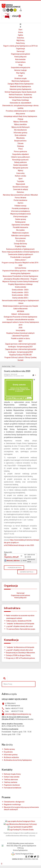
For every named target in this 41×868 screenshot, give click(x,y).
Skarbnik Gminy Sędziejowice (20, 86)
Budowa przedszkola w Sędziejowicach (20, 249)
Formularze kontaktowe (12, 788)
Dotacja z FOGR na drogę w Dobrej (18, 655)
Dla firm (20, 203)
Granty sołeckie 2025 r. (20, 298)
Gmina (20, 32)
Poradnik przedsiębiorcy (20, 208)
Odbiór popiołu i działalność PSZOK (18, 621)
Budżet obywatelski (20, 165)
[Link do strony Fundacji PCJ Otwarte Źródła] (20, 830)
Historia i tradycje (20, 70)
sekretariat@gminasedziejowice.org (18, 714)
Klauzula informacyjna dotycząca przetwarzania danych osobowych (21, 808)
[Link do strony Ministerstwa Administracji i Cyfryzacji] (20, 824)
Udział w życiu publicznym (20, 157)
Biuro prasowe (20, 238)
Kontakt (20, 360)
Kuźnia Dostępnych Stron (24, 854)
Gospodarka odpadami (20, 154)
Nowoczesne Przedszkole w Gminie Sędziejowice (20, 276)
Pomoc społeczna (20, 151)
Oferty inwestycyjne (20, 216)
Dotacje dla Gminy (20, 244)
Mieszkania (20, 138)
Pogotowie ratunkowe (12, 785)
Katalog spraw (20, 222)
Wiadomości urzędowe (20, 233)
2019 (20, 325)
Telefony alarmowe (11, 779)
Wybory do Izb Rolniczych (20, 127)
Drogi (20, 65)
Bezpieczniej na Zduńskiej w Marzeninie (20, 653)
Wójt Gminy (20, 40)
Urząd (20, 76)
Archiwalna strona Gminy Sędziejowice (18, 760)
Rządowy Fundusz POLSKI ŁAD (20, 355)
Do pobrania (20, 241)
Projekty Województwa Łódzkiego (20, 284)
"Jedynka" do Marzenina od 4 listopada (20, 624)
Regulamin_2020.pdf (11, 557)
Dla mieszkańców (20, 130)
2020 (20, 328)
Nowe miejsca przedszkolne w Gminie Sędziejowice (20, 252)
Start (20, 30)
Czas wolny (20, 173)
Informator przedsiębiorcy (20, 211)
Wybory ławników (20, 124)
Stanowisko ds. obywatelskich (20, 103)
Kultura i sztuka (20, 176)
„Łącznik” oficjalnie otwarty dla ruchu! (19, 626)
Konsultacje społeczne (20, 160)
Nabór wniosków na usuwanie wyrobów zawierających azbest (20, 617)
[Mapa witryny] (20, 10)
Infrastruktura (20, 62)
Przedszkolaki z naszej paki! (20, 257)
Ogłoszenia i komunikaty (20, 225)
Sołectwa (20, 38)
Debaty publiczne (20, 162)
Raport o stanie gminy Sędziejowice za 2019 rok (20, 46)
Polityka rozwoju (20, 206)
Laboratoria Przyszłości (20, 336)
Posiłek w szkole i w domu (20, 338)
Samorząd (20, 51)
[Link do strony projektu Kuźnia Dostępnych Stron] (20, 821)
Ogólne (20, 35)
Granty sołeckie (20, 287)
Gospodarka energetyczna (20, 67)
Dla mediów (20, 230)
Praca (20, 149)
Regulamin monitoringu (12, 804)
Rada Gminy (20, 43)
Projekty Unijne (20, 246)
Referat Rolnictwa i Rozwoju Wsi (20, 97)
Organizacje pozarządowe (20, 54)
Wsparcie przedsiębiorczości (20, 214)
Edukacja (20, 146)
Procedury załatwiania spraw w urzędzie (20, 111)
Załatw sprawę (20, 219)
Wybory (20, 170)
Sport (20, 179)
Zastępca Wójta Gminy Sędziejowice (20, 84)
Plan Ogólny (20, 73)
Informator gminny (20, 133)
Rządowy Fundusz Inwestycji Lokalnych (20, 333)
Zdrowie (20, 143)
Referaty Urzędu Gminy (12, 774)
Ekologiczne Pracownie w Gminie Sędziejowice (20, 317)
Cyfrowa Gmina (20, 268)
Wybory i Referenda (20, 122)
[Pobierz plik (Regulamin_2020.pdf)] (5, 555)
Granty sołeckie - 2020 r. (20, 290)
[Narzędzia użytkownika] (34, 375)
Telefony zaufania (10, 782)
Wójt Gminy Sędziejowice (20, 81)
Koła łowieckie (20, 59)
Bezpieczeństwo (20, 141)
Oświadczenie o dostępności (14, 802)
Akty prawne (20, 114)
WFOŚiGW (20, 311)
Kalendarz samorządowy (20, 235)
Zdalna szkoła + (20, 260)
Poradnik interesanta (20, 227)
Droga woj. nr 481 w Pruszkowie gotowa (20, 658)
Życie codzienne (20, 135)
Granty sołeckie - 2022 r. (20, 292)
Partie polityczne (20, 57)
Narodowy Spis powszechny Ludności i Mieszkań (20, 195)
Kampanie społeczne (20, 168)
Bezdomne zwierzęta (20, 187)
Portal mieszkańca (20, 200)
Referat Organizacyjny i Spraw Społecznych (20, 92)
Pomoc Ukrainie (20, 198)
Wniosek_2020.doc (13, 560)
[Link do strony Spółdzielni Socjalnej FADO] (20, 827)
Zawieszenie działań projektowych (20, 254)
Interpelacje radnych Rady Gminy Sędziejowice (20, 116)
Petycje (20, 119)
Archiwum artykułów (11, 757)
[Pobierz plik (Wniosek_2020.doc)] (5, 560)
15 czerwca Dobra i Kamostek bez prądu (20, 629)
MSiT (20, 341)
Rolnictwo (20, 192)
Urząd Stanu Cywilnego (20, 100)
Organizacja (20, 49)
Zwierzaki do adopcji (20, 189)
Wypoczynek (20, 184)
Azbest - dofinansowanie (20, 314)
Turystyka (20, 181)
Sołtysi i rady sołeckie (11, 777)
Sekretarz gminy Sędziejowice (20, 89)
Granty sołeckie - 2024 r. (20, 295)
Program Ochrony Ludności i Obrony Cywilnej (20, 357)
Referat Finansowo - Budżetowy (20, 95)
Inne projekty (20, 330)
